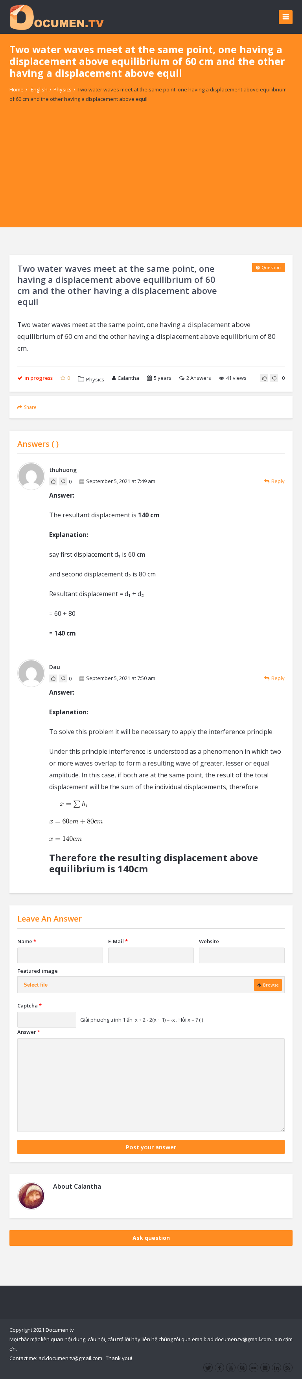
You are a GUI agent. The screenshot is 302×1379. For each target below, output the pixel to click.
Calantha (128, 377)
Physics (62, 89)
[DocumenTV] (56, 16)
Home (16, 89)
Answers (198, 377)
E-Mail (118, 941)
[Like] (264, 378)
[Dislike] (274, 378)
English (39, 89)
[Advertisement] (151, 172)
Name (26, 941)
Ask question (151, 1237)
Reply (278, 481)
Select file (36, 985)
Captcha (29, 1005)
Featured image (37, 970)
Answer (28, 1031)
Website (209, 941)
